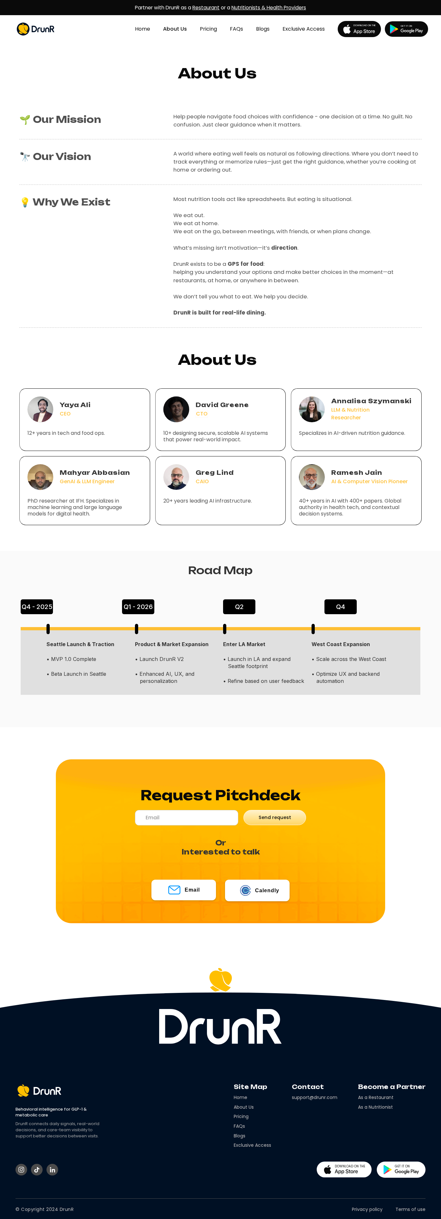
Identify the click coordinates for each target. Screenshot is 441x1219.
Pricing (208, 29)
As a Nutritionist (375, 1107)
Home (142, 29)
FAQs (236, 29)
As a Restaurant (376, 1097)
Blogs (263, 29)
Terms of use (410, 1209)
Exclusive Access (303, 29)
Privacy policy (367, 1209)
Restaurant (206, 7)
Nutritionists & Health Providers (268, 7)
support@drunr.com (314, 1097)
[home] (40, 29)
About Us (175, 29)
